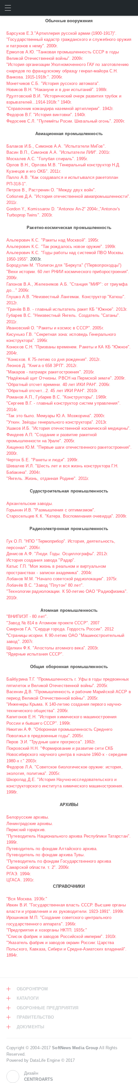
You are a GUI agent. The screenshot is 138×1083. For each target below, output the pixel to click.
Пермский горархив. (26, 829)
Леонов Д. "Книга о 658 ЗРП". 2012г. (42, 365)
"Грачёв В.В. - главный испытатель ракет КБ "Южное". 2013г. (66, 309)
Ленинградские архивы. (29, 823)
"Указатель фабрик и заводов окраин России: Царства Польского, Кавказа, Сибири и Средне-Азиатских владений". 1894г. (66, 949)
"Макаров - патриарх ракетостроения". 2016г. (50, 372)
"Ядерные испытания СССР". (35, 654)
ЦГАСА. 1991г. (20, 879)
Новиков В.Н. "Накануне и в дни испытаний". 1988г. (57, 89)
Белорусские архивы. (27, 817)
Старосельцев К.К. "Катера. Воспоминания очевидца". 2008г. (66, 516)
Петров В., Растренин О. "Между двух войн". (51, 190)
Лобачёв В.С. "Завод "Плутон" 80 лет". (45, 585)
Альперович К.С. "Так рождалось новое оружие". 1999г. (61, 246)
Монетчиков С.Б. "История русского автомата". (53, 83)
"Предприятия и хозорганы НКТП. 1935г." (46, 930)
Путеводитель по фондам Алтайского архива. (52, 848)
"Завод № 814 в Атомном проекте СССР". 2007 (52, 622)
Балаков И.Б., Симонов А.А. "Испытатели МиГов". (56, 146)
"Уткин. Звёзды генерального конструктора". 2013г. (56, 422)
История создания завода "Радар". (40, 560)
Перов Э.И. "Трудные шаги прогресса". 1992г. (51, 741)
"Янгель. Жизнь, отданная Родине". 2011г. (47, 478)
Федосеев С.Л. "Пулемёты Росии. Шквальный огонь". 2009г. (65, 121)
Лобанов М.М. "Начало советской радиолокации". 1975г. (61, 578)
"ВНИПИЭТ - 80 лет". (27, 616)
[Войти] (130, 8)
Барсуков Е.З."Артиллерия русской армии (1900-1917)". (61, 33)
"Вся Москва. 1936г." (26, 898)
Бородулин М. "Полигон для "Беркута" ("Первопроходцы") (64, 265)
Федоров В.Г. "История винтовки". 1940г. (46, 114)
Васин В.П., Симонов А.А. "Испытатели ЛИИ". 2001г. (58, 152)
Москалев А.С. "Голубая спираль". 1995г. (47, 158)
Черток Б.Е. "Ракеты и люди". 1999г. (42, 459)
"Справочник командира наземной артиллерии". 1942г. (60, 108)
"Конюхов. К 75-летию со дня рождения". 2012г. (53, 359)
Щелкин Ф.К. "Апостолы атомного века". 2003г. (52, 648)
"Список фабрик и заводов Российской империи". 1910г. (61, 936)
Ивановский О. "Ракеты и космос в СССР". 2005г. (55, 328)
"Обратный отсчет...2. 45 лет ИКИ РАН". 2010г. (52, 390)
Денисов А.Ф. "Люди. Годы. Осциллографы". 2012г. (57, 553)
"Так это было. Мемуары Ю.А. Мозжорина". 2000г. (55, 415)
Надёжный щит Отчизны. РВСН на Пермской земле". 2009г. (67, 378)
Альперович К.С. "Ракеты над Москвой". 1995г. (52, 240)
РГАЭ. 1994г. (18, 873)
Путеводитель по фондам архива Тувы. (45, 854)
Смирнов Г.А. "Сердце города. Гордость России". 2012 (60, 629)
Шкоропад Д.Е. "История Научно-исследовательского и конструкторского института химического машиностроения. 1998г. (65, 785)
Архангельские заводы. (29, 503)
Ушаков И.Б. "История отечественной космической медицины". (68, 428)
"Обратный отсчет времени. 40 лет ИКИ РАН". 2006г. (58, 384)
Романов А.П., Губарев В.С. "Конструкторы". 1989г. (56, 397)
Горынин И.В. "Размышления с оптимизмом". (50, 510)
